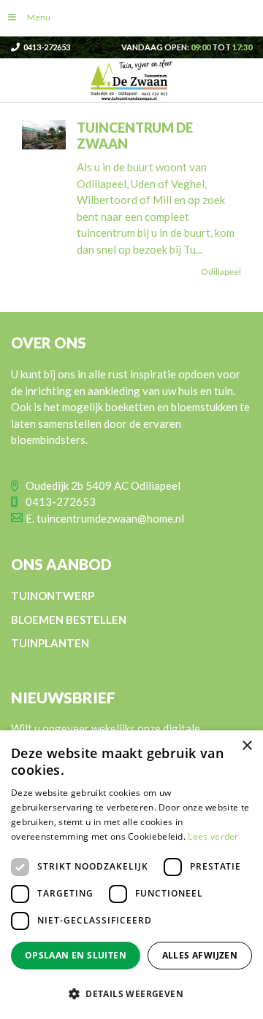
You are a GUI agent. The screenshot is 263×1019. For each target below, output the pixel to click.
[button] (131, 993)
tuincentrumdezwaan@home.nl (110, 518)
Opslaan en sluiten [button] (75, 955)
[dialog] (131, 874)
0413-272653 (46, 47)
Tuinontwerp (52, 595)
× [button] (246, 746)
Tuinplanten (50, 642)
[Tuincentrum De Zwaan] (131, 78)
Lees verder (213, 836)
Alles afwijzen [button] (200, 955)
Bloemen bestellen (68, 619)
